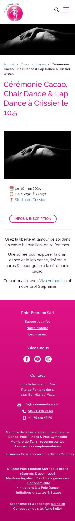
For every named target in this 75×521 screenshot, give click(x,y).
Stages (40, 64)
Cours (25, 64)
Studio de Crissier (30, 199)
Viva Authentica (53, 281)
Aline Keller (53, 509)
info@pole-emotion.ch (40, 404)
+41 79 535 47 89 (40, 417)
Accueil (9, 64)
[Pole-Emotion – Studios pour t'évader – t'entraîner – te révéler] (14, 12)
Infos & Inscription (33, 219)
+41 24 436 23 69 (40, 411)
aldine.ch (58, 504)
